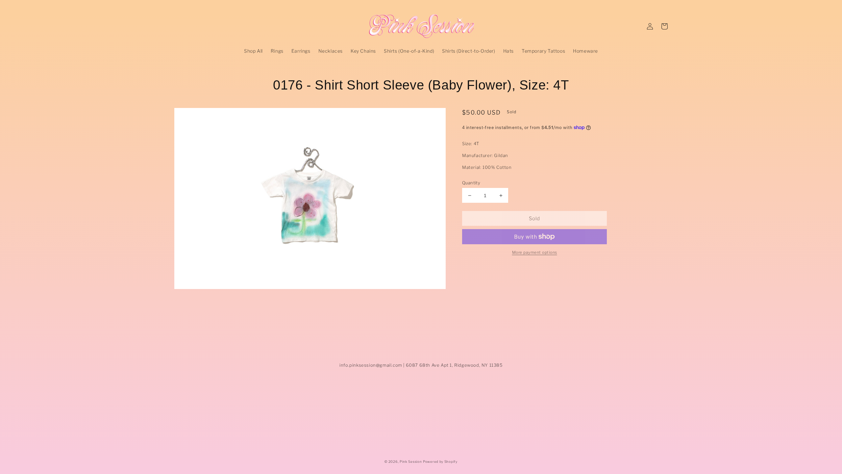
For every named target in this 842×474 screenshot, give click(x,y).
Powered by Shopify (440, 461)
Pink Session (411, 461)
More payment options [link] (534, 252)
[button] (664, 26)
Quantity (471, 182)
